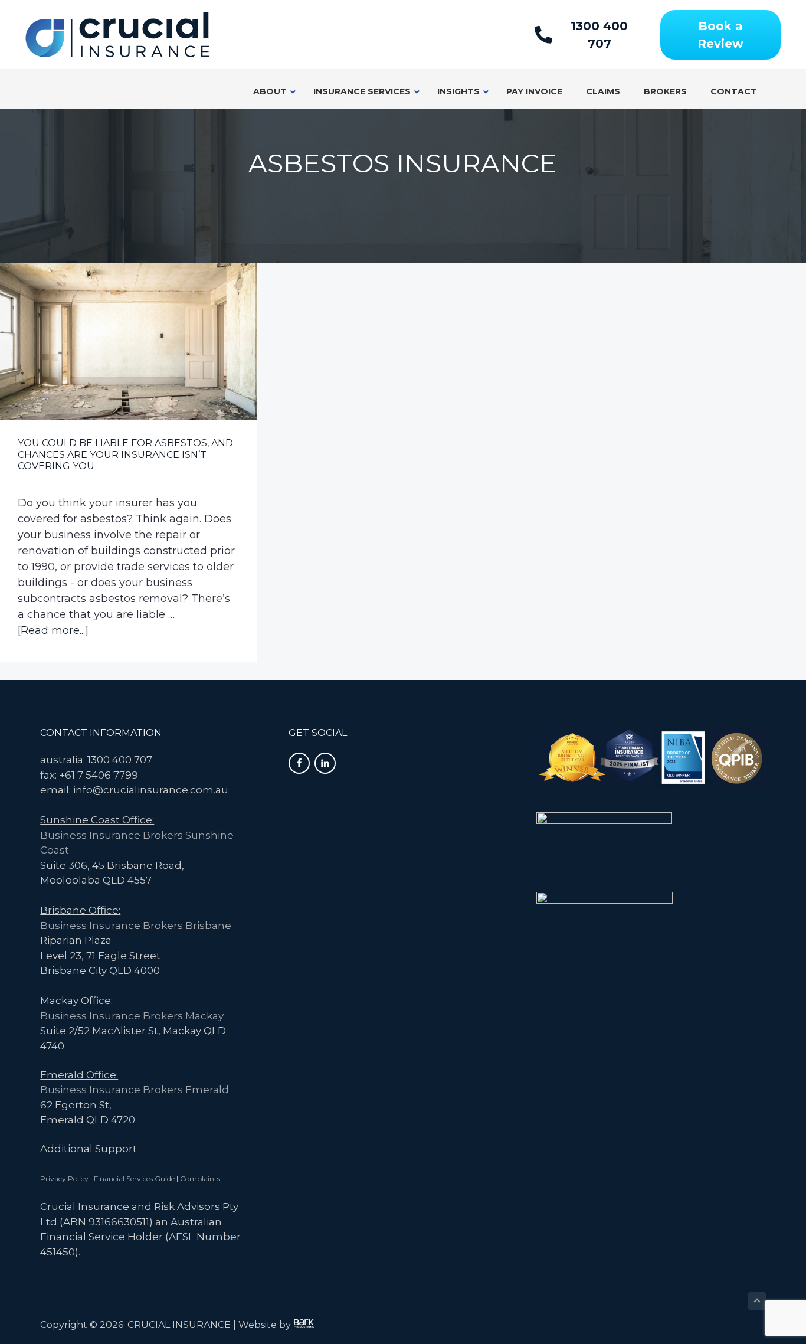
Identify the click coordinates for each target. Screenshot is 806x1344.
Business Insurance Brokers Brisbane (135, 925)
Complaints (200, 1178)
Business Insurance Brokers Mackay (132, 1016)
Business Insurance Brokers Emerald (134, 1090)
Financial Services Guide (134, 1178)
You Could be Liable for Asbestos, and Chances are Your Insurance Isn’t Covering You (125, 454)
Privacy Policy (64, 1178)
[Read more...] (53, 631)
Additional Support (88, 1149)
